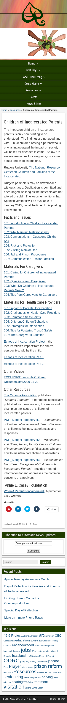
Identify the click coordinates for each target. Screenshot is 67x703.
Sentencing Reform (32, 677)
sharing (17, 682)
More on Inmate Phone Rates (23, 617)
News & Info (33, 103)
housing (16, 651)
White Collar (37, 688)
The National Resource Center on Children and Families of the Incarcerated (32, 172)
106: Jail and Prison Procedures (25, 254)
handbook (8, 651)
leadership (21, 655)
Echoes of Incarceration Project (24, 341)
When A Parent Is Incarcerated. (24, 491)
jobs (26, 650)
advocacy (33, 636)
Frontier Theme (57, 699)
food (30, 645)
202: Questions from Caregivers (25, 281)
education (22, 640)
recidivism (8, 672)
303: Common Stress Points (22, 317)
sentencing (13, 676)
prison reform (48, 666)
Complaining (9, 641)
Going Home (32, 83)
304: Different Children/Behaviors (26, 321)
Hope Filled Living (31, 77)
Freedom (39, 645)
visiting (28, 688)
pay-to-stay (31, 662)
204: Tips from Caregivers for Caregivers (30, 294)
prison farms (27, 667)
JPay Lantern (38, 651)
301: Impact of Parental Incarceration (28, 308)
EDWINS (35, 641)
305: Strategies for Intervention (24, 326)
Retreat (40, 672)
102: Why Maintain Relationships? (26, 232)
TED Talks (28, 682)
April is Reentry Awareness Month (26, 579)
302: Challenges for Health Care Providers (32, 312)
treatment (41, 682)
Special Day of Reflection (21, 610)
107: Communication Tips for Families (29, 258)
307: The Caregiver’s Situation (24, 334)
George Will (49, 645)
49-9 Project (13, 635)
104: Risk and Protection (20, 245)
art (41, 635)
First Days (32, 70)
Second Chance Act (53, 672)
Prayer (15, 666)
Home (31, 63)
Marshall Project (46, 656)
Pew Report (42, 662)
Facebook (19, 645)
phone (53, 661)
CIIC (58, 635)
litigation (35, 656)
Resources (31, 90)
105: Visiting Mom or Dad (20, 250)
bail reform (49, 636)
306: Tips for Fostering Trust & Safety (28, 330)
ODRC (12, 660)
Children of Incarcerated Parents (33, 122)
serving (47, 677)
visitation (14, 687)
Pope (6, 667)
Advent (25, 636)
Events (33, 97)
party (22, 662)
